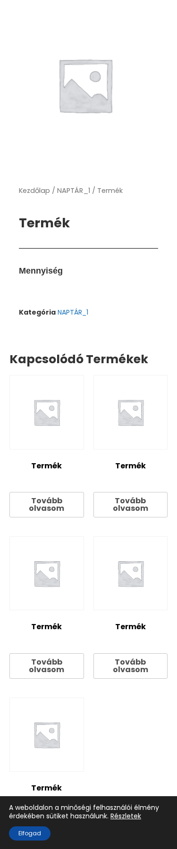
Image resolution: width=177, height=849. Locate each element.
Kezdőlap (34, 190)
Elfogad (29, 833)
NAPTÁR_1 (73, 190)
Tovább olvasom (46, 504)
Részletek (125, 816)
